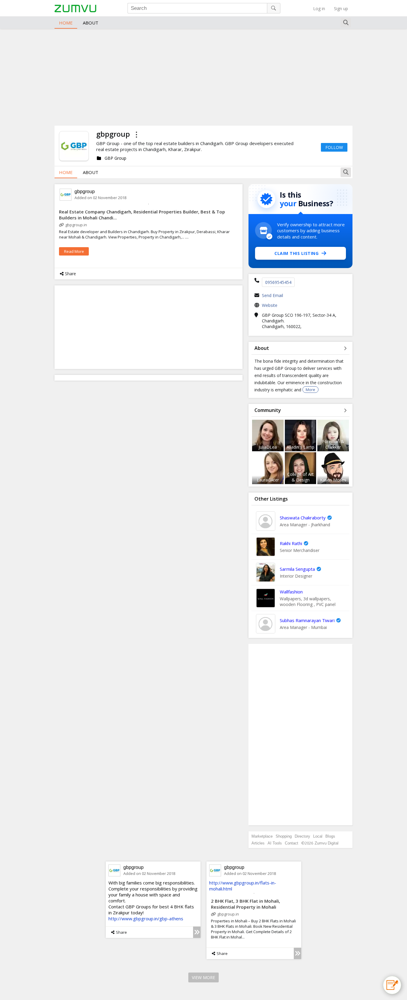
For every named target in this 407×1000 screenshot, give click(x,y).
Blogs (330, 836)
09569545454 (278, 282)
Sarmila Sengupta (297, 569)
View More (203, 977)
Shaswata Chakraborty (303, 518)
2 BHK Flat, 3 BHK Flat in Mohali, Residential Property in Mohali (245, 904)
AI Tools (275, 843)
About (90, 23)
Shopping (284, 836)
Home (66, 23)
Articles (258, 843)
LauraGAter (268, 480)
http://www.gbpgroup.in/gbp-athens (145, 918)
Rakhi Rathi (291, 543)
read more (74, 251)
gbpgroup (84, 191)
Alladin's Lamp (300, 447)
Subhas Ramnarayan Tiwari (307, 620)
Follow (334, 147)
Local (317, 836)
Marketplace (262, 836)
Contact (291, 843)
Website (269, 305)
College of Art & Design (300, 477)
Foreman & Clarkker (333, 444)
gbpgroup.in (76, 224)
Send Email (272, 295)
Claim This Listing (296, 253)
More (310, 389)
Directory (302, 836)
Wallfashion (291, 592)
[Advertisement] (203, 76)
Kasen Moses (333, 480)
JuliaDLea (268, 447)
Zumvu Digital (326, 843)
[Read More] (197, 932)
